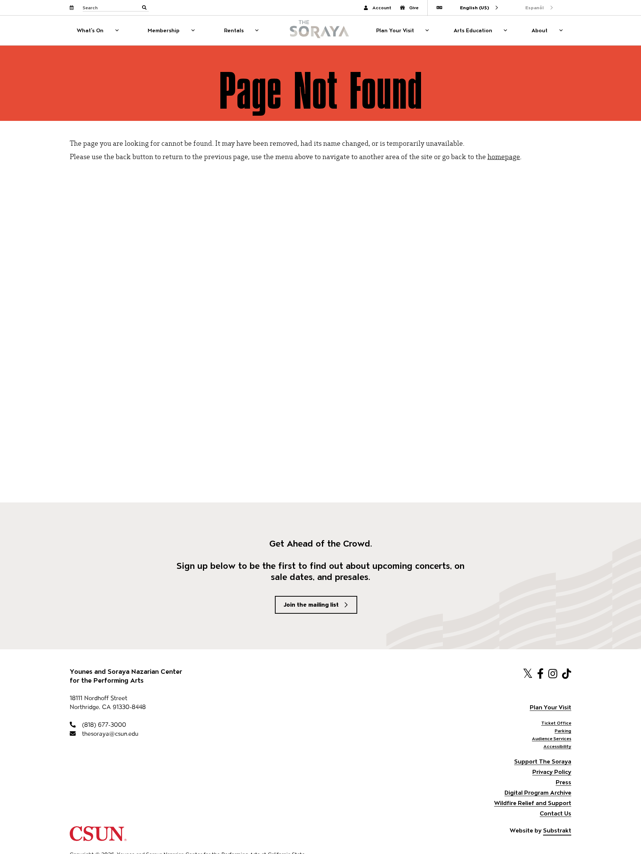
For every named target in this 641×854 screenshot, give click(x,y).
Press (563, 782)
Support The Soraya (542, 761)
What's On (90, 30)
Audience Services (551, 738)
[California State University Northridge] (98, 837)
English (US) (474, 7)
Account (381, 7)
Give (413, 7)
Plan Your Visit (395, 30)
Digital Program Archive (537, 792)
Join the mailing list (311, 604)
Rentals (234, 30)
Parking (563, 730)
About (540, 30)
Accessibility (557, 746)
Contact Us (555, 813)
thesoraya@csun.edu (109, 733)
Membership (164, 30)
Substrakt (557, 830)
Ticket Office (556, 723)
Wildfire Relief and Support (532, 803)
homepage (503, 156)
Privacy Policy (551, 771)
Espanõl (534, 7)
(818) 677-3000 (103, 724)
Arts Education (473, 30)
